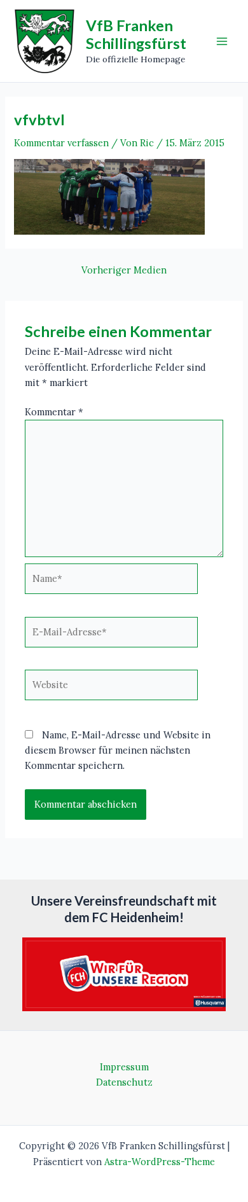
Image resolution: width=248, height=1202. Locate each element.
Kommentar (54, 412)
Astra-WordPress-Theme (159, 1162)
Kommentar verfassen (61, 143)
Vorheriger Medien (124, 270)
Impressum (124, 1067)
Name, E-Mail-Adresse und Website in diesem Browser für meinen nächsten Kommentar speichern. (117, 750)
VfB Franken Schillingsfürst (136, 34)
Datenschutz (124, 1082)
